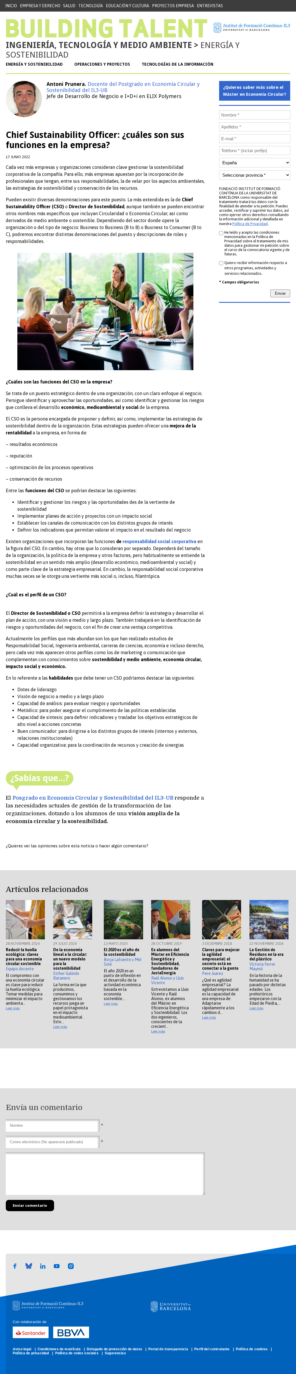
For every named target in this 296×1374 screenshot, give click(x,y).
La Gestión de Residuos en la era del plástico (266, 954)
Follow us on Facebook (15, 1269)
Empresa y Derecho (40, 5)
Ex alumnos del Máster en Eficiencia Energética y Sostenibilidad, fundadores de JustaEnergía (170, 961)
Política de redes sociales (77, 1353)
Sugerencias (115, 1353)
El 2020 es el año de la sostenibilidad (121, 952)
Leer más (13, 1008)
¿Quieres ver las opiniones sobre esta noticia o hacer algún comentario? (77, 845)
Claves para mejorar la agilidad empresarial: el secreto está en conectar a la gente (221, 959)
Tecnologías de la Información (177, 64)
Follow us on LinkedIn (42, 1269)
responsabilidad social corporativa (159, 541)
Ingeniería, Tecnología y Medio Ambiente (99, 45)
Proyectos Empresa (173, 5)
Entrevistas (210, 5)
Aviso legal (22, 1349)
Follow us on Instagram (70, 1269)
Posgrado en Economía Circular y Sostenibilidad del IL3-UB (92, 798)
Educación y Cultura (127, 5)
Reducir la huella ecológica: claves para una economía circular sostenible (24, 956)
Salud (69, 5)
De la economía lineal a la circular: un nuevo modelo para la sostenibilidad (70, 959)
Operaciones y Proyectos (102, 64)
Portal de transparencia (168, 1349)
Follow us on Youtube (56, 1269)
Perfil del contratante (212, 1349)
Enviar (280, 293)
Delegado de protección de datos (115, 1349)
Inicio (11, 5)
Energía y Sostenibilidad (34, 64)
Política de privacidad (31, 1353)
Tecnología (90, 5)
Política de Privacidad (250, 224)
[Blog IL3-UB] (107, 36)
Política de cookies (252, 1349)
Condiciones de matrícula (60, 1349)
